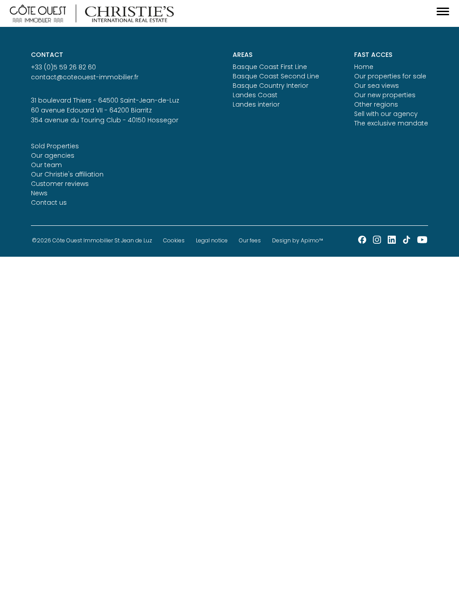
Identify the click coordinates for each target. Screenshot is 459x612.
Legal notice (212, 240)
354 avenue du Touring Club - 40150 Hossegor (104, 120)
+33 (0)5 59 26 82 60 (63, 67)
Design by (297, 240)
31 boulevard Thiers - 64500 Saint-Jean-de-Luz (105, 100)
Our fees (250, 240)
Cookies (174, 240)
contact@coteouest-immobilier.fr (85, 77)
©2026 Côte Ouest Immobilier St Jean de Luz (92, 240)
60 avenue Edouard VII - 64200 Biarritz (91, 110)
